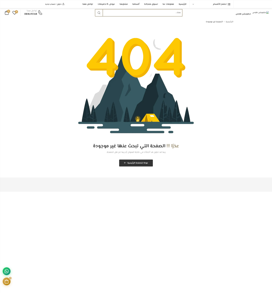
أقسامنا (135, 4)
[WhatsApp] (7, 271)
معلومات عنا (168, 4)
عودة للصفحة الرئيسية (137, 163)
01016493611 (30, 14)
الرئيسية (182, 4)
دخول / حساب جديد (53, 4)
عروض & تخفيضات (106, 4)
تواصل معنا (87, 4)
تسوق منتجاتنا (151, 4)
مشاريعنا (124, 4)
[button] (212, 4)
